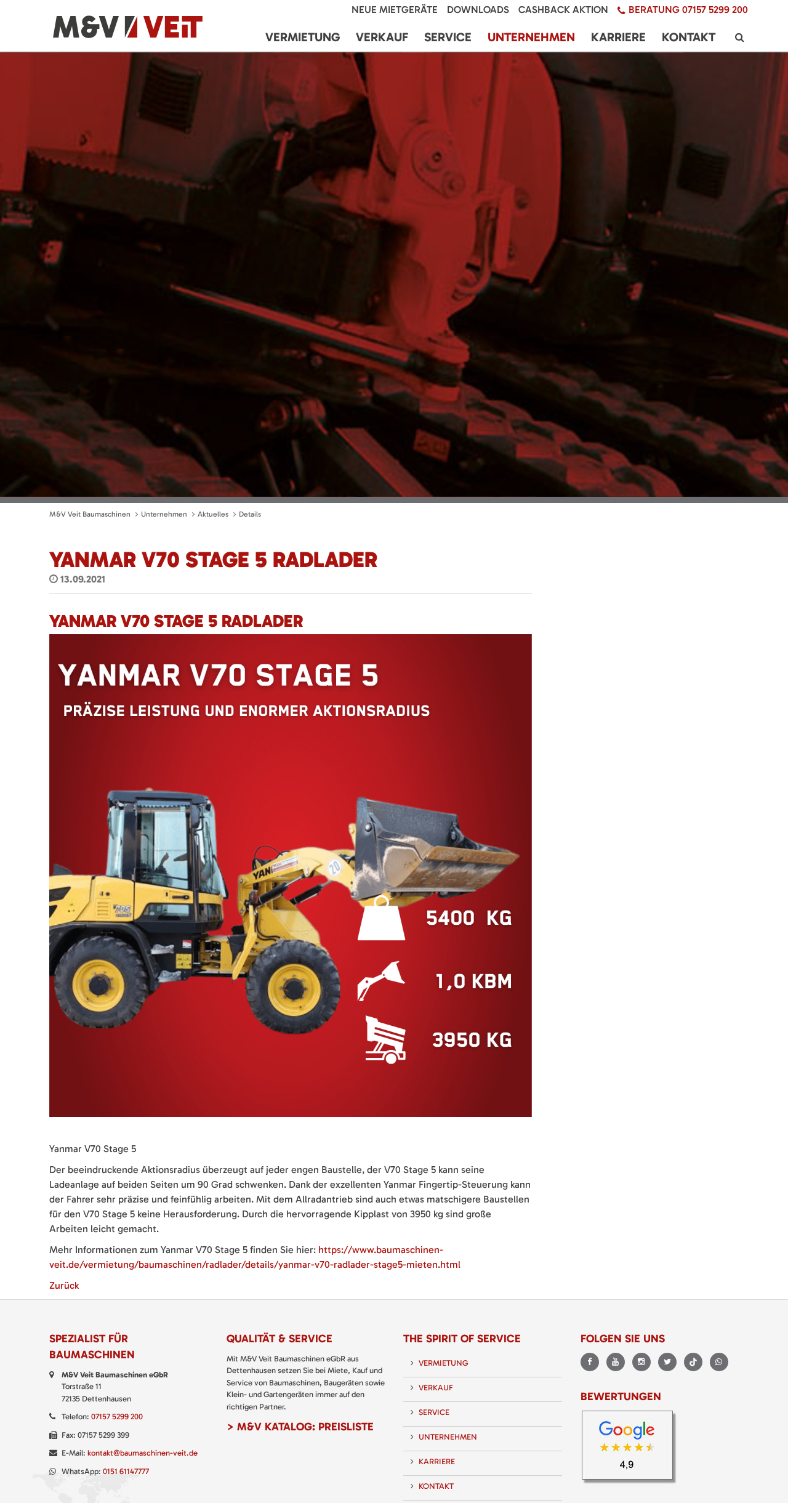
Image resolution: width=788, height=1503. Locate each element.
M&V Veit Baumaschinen (90, 514)
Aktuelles (213, 514)
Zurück (64, 1285)
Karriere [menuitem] (618, 37)
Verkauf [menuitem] (382, 37)
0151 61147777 (126, 1471)
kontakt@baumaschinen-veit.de (142, 1452)
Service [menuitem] (448, 37)
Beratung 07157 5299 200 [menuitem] (688, 9)
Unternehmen (164, 514)
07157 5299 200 (117, 1416)
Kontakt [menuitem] (688, 37)
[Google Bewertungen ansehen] (631, 1448)
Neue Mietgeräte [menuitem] (395, 9)
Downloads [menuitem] (478, 9)
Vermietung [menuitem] (302, 37)
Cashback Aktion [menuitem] (563, 9)
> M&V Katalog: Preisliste (300, 1426)
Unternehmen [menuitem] (531, 37)
